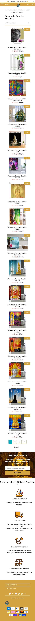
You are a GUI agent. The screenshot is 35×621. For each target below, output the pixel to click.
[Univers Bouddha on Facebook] (13, 593)
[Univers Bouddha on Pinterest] (19, 593)
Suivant (16, 447)
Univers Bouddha (19, 598)
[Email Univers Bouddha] (25, 593)
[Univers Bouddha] (18, 5)
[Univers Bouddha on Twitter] (10, 593)
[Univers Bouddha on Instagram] (22, 593)
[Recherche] (28, 4)
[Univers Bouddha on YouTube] (16, 593)
